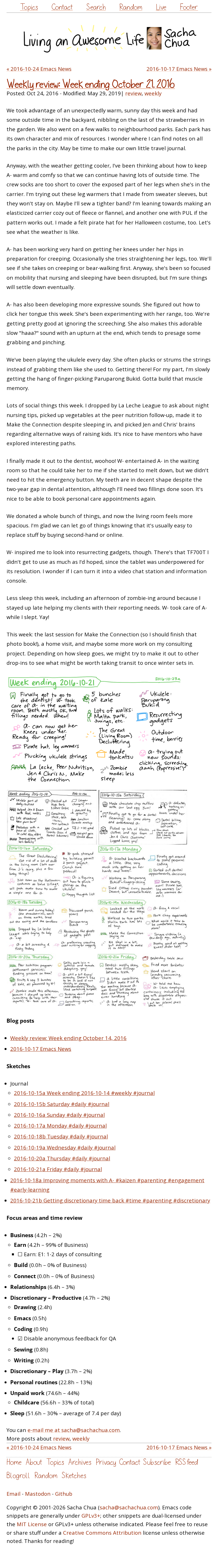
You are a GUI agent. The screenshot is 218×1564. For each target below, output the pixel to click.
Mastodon (38, 1493)
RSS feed (186, 1462)
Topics (29, 7)
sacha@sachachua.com (129, 1507)
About (34, 1462)
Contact (62, 7)
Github (63, 1493)
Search (96, 7)
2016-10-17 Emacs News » (178, 68)
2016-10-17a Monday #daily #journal (60, 1125)
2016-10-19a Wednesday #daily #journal (65, 1147)
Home (14, 1462)
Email (13, 1493)
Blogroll (18, 1476)
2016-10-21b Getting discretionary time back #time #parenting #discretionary (110, 1200)
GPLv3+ (90, 1515)
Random (130, 7)
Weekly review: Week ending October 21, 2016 (91, 84)
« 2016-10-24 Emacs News (39, 68)
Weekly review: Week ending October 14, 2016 (68, 1037)
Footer (189, 7)
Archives (79, 1462)
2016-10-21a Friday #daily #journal (58, 1169)
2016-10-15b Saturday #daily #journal (61, 1103)
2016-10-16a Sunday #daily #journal (59, 1114)
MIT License (32, 1524)
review (133, 93)
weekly (153, 93)
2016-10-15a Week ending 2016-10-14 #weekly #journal (84, 1092)
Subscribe (157, 1462)
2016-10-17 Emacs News (40, 1048)
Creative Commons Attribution (102, 1532)
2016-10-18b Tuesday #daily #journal (61, 1136)
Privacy (106, 1462)
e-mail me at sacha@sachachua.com (74, 1429)
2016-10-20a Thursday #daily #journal (62, 1158)
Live (161, 7)
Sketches (74, 1476)
